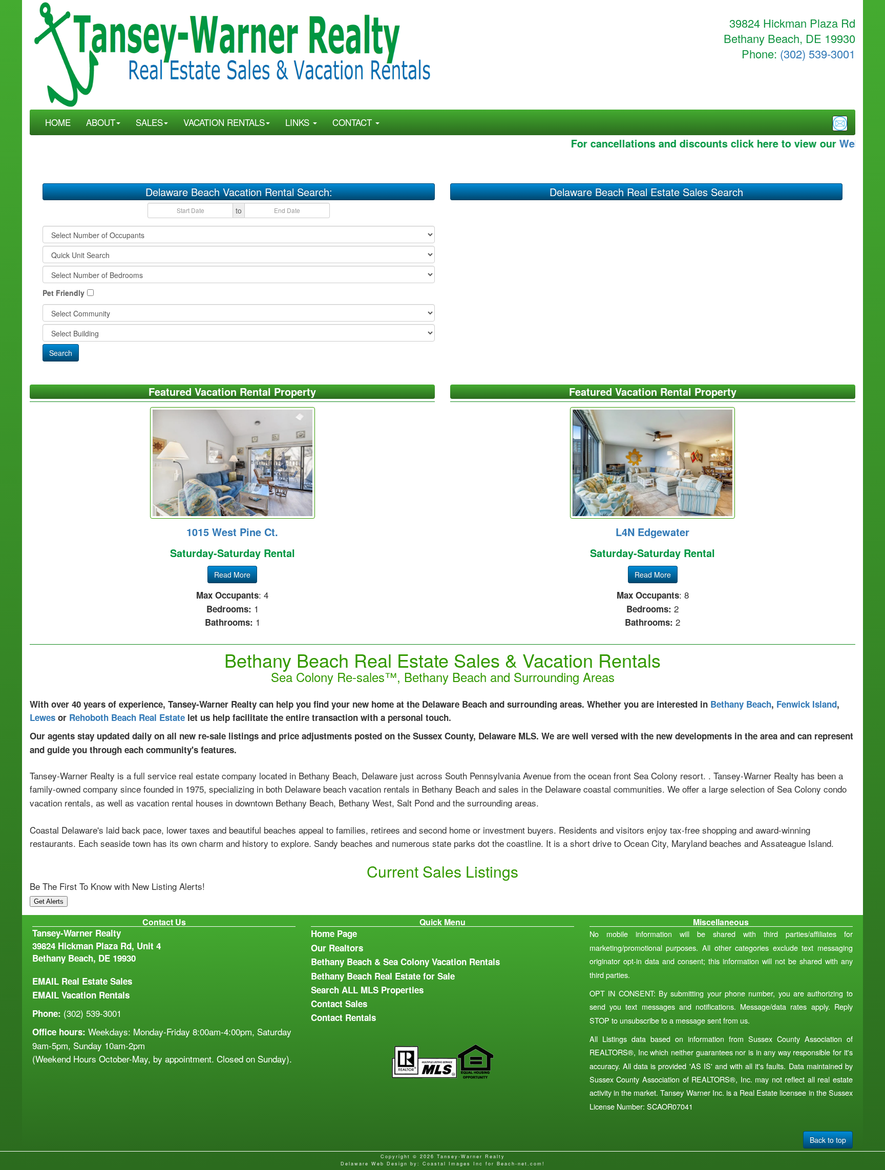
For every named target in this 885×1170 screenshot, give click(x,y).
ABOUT (100, 122)
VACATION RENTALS (224, 122)
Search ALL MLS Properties (367, 990)
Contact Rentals (343, 1017)
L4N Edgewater (652, 531)
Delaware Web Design (374, 1163)
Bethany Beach (740, 704)
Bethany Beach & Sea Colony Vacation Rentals (405, 961)
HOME (58, 122)
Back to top (828, 1140)
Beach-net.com (519, 1163)
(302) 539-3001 (817, 53)
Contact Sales (339, 1003)
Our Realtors (337, 948)
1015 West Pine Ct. (232, 531)
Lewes (42, 717)
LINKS (298, 122)
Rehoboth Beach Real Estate (127, 717)
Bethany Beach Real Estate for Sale (383, 976)
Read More (232, 574)
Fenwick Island (806, 704)
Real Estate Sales (96, 981)
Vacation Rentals (95, 995)
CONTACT (353, 122)
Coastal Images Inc (453, 1163)
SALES (149, 122)
